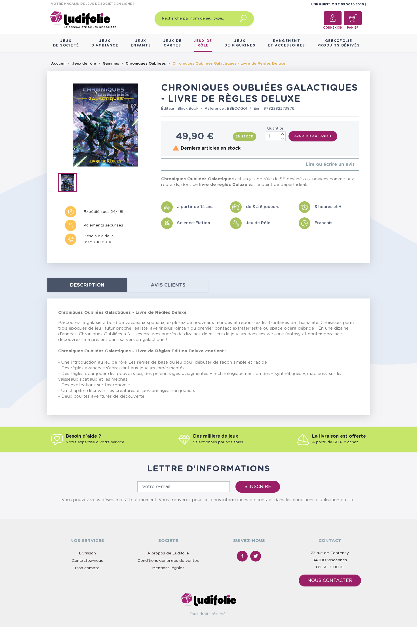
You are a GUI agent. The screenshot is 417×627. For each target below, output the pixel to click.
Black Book (188, 109)
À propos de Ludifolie (168, 553)
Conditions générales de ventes (168, 561)
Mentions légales (168, 568)
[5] (180, 164)
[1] (162, 164)
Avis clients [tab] (168, 285)
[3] (171, 164)
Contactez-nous (87, 561)
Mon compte (87, 568)
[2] (167, 164)
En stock (244, 136)
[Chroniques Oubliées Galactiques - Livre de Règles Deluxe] (69, 183)
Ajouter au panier (312, 136)
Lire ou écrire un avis (330, 164)
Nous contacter (330, 580)
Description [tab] (87, 285)
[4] (176, 164)
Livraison (87, 553)
